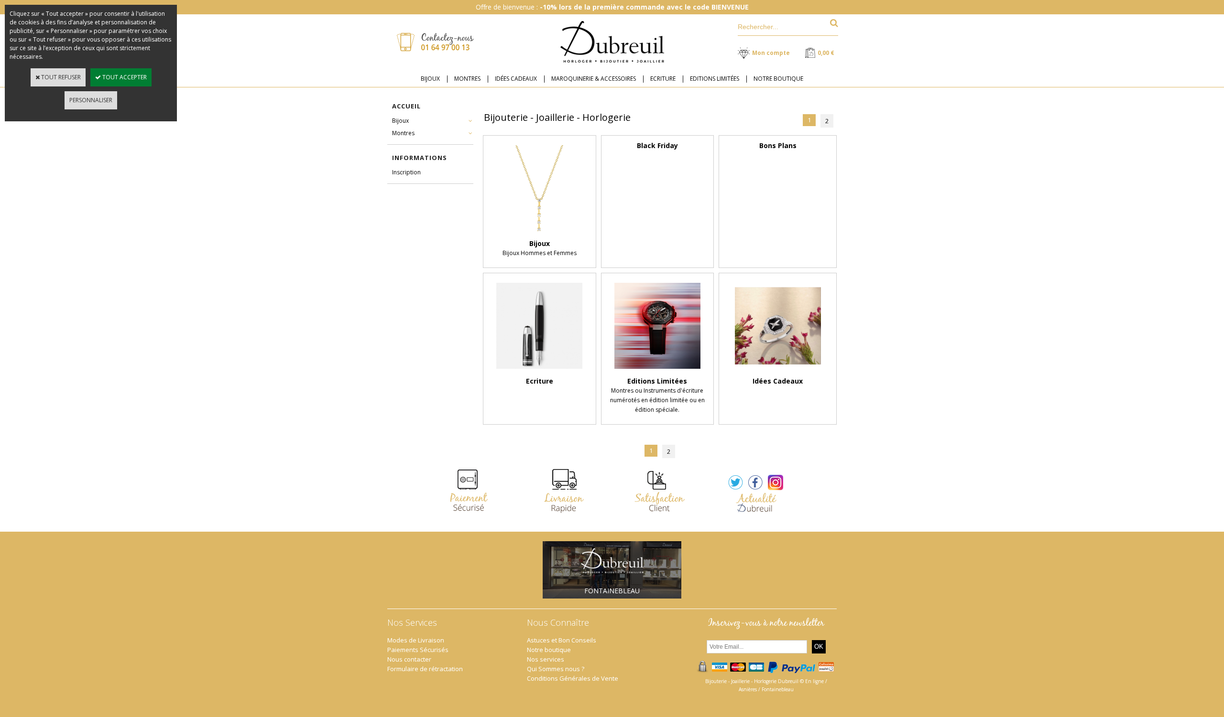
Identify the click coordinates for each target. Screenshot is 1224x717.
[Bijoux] (539, 234)
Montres (403, 133)
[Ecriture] (539, 371)
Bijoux (400, 121)
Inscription (406, 172)
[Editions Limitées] (657, 371)
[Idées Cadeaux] (778, 371)
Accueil (406, 106)
